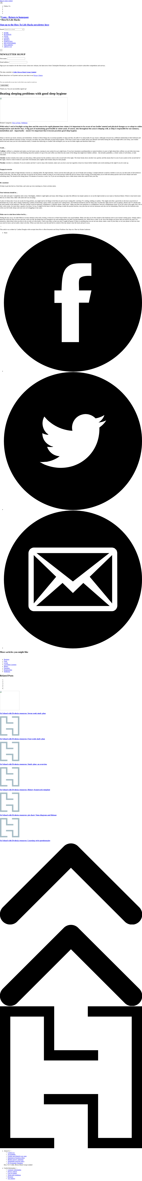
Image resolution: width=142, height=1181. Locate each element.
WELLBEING (8, 45)
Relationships (8, 670)
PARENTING (8, 41)
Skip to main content (6, 1)
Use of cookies (12, 1173)
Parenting (7, 668)
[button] (71, 924)
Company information (14, 1170)
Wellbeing (24, 123)
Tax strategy (11, 1178)
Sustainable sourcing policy (16, 1161)
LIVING (6, 38)
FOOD (6, 36)
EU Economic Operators (15, 1163)
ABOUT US (8, 46)
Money (6, 666)
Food (5, 661)
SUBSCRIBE (4, 85)
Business (6, 659)
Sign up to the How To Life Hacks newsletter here (24, 24)
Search (2, 29)
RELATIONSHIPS (10, 43)
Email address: (4, 62)
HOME (6, 33)
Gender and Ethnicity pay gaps (17, 1156)
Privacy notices (12, 1171)
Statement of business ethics (16, 1158)
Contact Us (11, 1152)
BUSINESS (7, 34)
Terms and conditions (14, 1175)
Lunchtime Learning (10, 664)
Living (6, 663)
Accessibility (12, 1154)
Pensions (10, 1177)
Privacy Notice (38, 75)
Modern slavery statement (15, 1159)
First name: (3, 58)
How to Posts (16, 123)
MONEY (7, 40)
